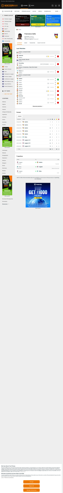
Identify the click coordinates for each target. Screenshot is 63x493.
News (25, 42)
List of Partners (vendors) (7, 477)
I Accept (31, 481)
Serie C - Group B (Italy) (24, 51)
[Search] (52, 5)
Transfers (32, 42)
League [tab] (19, 116)
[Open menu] (59, 5)
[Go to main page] (10, 5)
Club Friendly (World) (24, 59)
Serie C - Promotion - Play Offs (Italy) (28, 67)
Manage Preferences (31, 490)
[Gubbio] (56, 36)
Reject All (31, 486)
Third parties (22, 471)
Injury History (41, 42)
